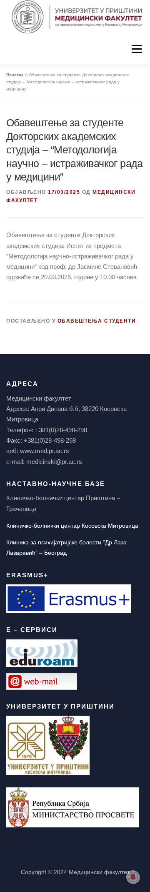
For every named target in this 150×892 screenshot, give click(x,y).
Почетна (15, 75)
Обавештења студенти (97, 321)
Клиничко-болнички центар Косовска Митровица (72, 525)
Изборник (136, 48)
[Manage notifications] (133, 877)
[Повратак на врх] (75, 852)
